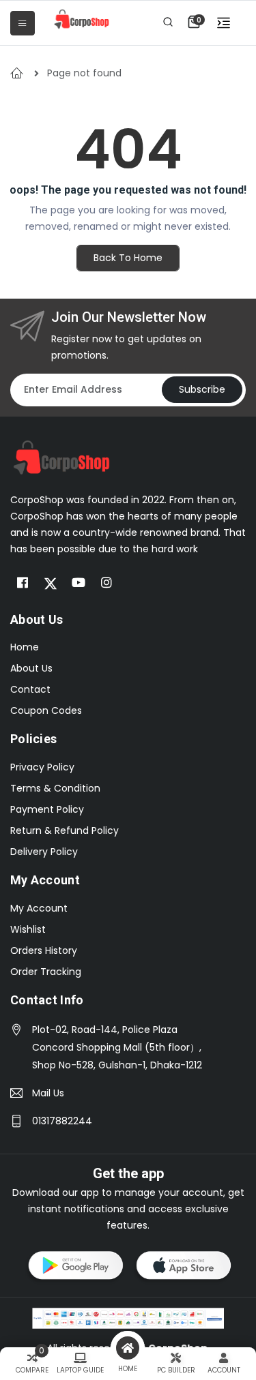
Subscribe (202, 389)
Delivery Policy (44, 851)
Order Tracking (45, 971)
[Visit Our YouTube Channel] (78, 583)
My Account (39, 908)
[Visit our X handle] (50, 583)
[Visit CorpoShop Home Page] (82, 19)
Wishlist (28, 929)
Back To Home (128, 258)
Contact (30, 689)
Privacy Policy (42, 767)
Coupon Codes (46, 710)
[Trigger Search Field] (168, 21)
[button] (194, 21)
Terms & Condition (55, 788)
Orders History (43, 950)
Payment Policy (47, 809)
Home (24, 647)
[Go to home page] (61, 457)
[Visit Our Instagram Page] (106, 583)
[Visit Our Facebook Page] (22, 583)
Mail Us (48, 1093)
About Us (31, 668)
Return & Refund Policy (64, 830)
